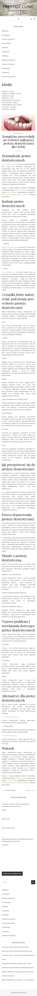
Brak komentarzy (30, 790)
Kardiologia (5, 56)
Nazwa (4, 810)
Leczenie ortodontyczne (11, 717)
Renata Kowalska (10, 790)
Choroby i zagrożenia (8, 39)
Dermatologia (6, 43)
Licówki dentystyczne (10, 735)
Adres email (6, 819)
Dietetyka (5, 47)
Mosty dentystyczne (8, 272)
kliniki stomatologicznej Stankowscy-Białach (15, 194)
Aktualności (5, 31)
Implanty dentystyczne (9, 247)
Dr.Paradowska (6, 102)
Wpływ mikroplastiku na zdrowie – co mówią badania (18, 980)
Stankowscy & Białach (8, 93)
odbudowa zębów (21, 190)
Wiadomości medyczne (9, 76)
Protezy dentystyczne (9, 164)
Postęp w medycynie (8, 64)
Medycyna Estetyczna (8, 60)
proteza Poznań (11, 192)
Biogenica (5, 91)
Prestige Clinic (18, 7)
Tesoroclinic (5, 107)
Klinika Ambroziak (7, 100)
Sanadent (5, 96)
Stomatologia (6, 68)
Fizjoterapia (5, 52)
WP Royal (23, 992)
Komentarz (5, 845)
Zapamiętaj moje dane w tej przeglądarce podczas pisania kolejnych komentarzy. (17, 840)
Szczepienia (5, 72)
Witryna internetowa (8, 828)
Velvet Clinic (5, 98)
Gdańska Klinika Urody (9, 105)
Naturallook (5, 109)
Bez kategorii (6, 35)
